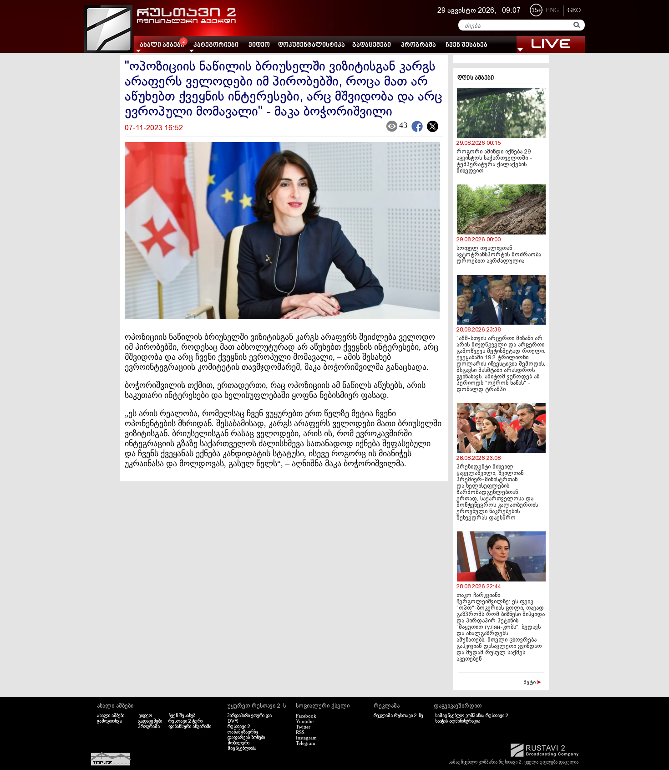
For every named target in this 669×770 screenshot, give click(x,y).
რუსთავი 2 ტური (185, 721)
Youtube (305, 721)
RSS (300, 732)
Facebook (306, 716)
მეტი (530, 682)
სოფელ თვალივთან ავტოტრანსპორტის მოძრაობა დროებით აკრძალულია (498, 255)
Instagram (306, 737)
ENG (552, 10)
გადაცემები (371, 45)
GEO (574, 10)
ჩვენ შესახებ (466, 45)
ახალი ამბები (110, 716)
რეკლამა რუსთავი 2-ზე (398, 716)
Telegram (305, 743)
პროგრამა (418, 45)
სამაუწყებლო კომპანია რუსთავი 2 (471, 716)
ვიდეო (259, 45)
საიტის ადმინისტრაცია (457, 721)
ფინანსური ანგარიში (189, 726)
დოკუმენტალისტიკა (311, 45)
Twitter (303, 726)
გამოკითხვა (109, 721)
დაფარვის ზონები (246, 737)
